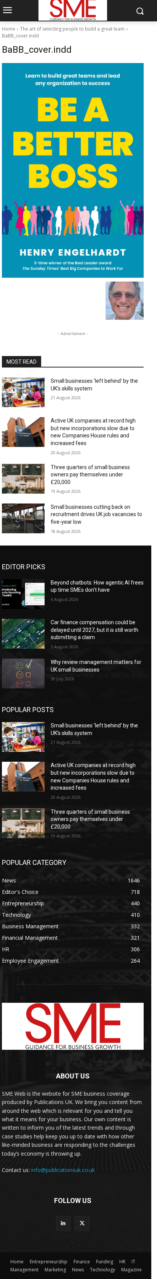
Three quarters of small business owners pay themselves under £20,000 (90, 474)
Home (8, 29)
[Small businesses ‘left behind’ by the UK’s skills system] (23, 392)
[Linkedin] (63, 1223)
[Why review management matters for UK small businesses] (23, 673)
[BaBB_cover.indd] (73, 170)
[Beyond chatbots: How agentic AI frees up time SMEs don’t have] (23, 594)
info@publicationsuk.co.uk (63, 1170)
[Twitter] (82, 1223)
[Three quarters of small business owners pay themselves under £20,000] (23, 479)
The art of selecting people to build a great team (72, 29)
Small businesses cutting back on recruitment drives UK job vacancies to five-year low (96, 514)
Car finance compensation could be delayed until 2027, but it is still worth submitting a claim (94, 629)
